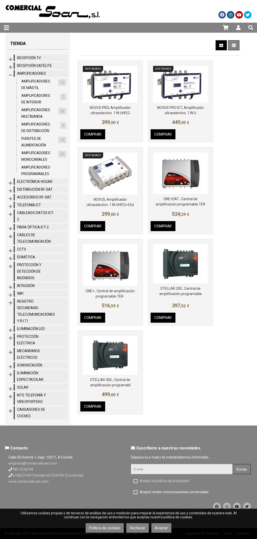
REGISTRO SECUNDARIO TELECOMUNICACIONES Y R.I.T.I (36, 311)
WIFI (20, 294)
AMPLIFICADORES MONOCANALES (42, 156)
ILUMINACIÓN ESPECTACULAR (30, 376)
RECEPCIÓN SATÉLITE (34, 66)
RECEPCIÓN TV (29, 58)
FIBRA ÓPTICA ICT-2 (33, 227)
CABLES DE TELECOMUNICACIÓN (34, 238)
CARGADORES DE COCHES (31, 412)
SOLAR (22, 387)
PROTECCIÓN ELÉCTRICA (27, 340)
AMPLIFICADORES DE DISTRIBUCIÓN (42, 127)
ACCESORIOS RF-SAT (34, 197)
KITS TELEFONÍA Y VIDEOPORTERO (31, 398)
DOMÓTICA (26, 257)
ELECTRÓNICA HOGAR (34, 182)
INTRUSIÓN (26, 286)
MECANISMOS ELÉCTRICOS (28, 354)
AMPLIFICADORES (31, 73)
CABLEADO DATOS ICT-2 (35, 216)
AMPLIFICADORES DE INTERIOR (42, 99)
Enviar (241, 469)
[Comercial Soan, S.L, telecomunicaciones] (52, 21)
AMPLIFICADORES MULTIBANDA (42, 113)
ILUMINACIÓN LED (31, 329)
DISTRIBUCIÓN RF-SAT (35, 189)
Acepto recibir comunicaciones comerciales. (174, 492)
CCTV (21, 249)
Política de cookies (104, 528)
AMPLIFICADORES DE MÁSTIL (42, 84)
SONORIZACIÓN (29, 365)
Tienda (18, 43)
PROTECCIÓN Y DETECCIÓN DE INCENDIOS (29, 271)
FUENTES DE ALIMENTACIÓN (42, 142)
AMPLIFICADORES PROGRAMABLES (42, 170)
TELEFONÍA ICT (29, 205)
